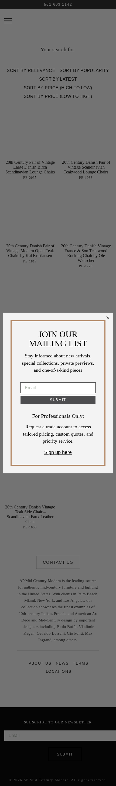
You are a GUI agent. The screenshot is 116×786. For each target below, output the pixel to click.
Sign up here (58, 452)
